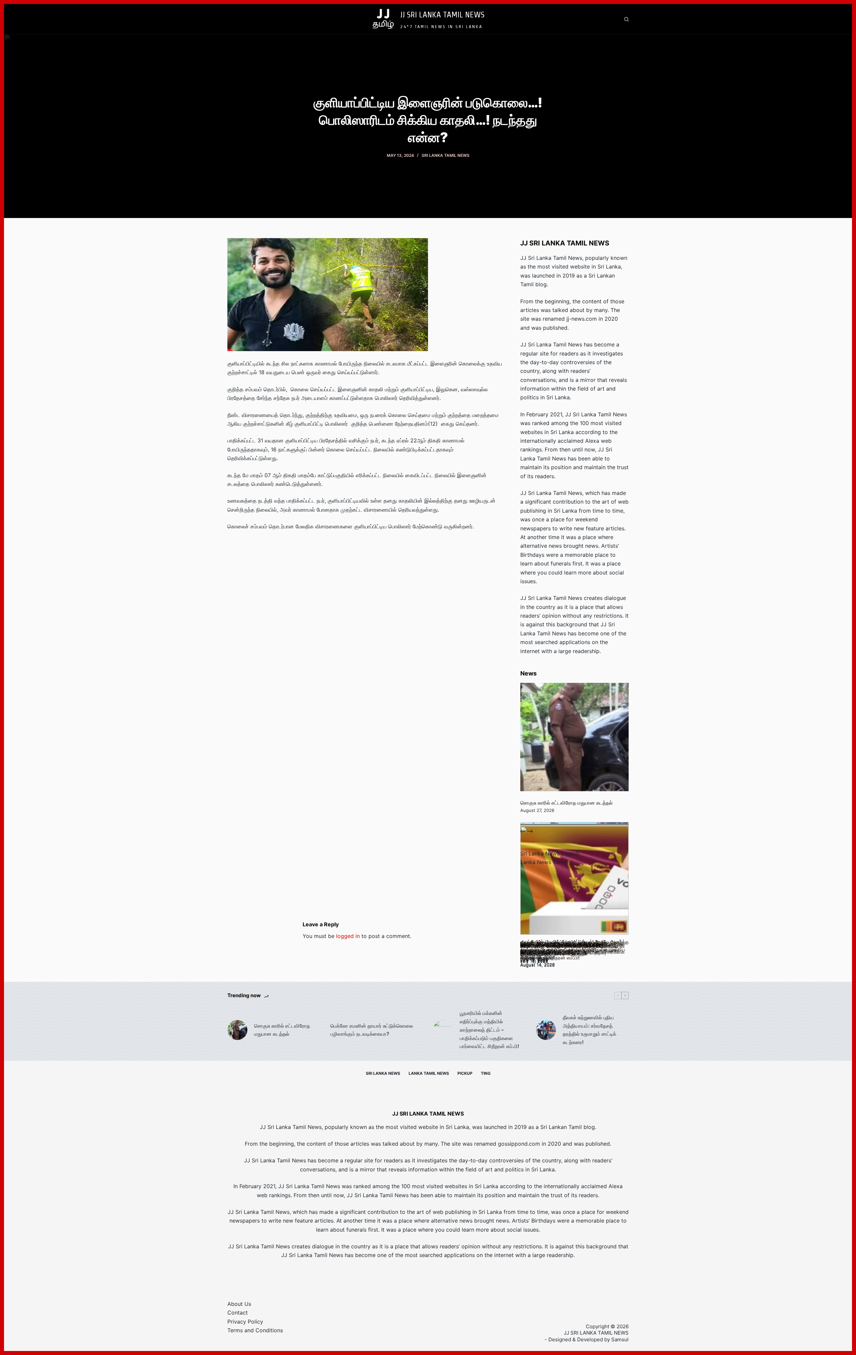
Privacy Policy (245, 1321)
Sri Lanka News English (549, 853)
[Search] (626, 19)
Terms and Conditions (255, 1330)
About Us (239, 1303)
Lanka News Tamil (543, 862)
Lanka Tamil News (429, 1073)
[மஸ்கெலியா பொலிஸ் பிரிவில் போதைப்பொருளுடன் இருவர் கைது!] (574, 880)
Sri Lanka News (383, 1073)
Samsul (620, 1339)
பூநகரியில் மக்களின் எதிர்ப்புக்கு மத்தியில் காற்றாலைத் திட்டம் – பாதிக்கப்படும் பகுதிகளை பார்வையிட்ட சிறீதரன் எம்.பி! (489, 1029)
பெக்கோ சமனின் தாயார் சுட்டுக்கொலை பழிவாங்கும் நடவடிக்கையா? (371, 1030)
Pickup (464, 1073)
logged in (348, 936)
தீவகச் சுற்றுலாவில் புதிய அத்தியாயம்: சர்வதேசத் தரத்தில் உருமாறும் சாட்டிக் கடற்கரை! (589, 1029)
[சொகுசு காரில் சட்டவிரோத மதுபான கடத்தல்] (574, 737)
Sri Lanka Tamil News (445, 155)
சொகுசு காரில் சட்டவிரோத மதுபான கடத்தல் (566, 803)
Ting (486, 1073)
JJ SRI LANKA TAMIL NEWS (442, 14)
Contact (237, 1312)
